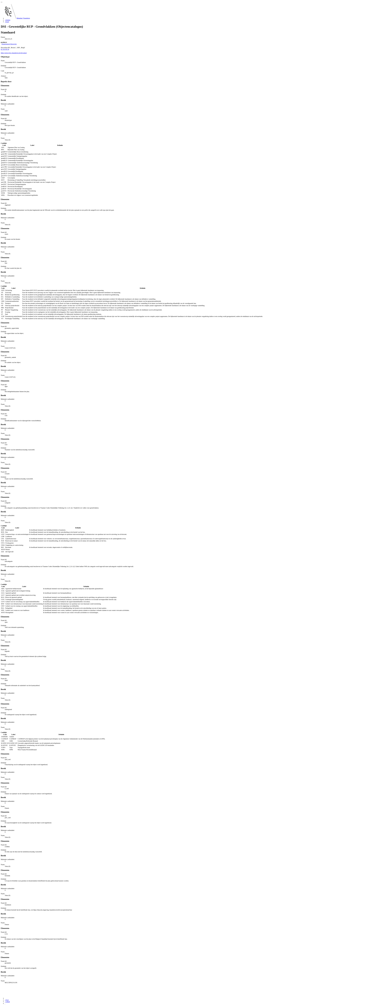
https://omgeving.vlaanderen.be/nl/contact (14, 53)
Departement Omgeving (9, 44)
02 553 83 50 (5, 49)
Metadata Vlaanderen (23, 18)
